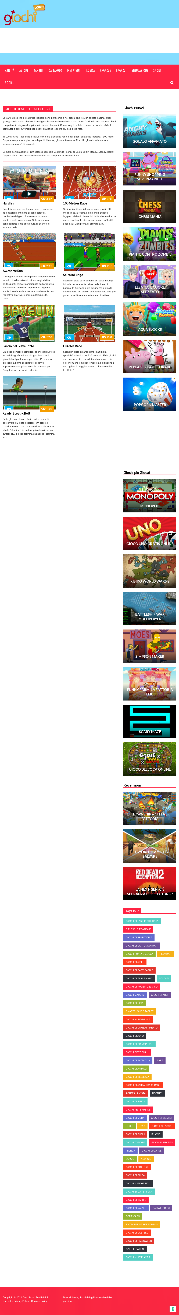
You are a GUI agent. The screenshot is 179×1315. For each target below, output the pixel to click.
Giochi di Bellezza (137, 1077)
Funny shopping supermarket (150, 176)
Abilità (9, 71)
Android (146, 1159)
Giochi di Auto (135, 1036)
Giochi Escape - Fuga (139, 1191)
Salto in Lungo (73, 275)
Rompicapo (133, 1216)
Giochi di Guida (135, 1175)
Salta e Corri (161, 1208)
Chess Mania (150, 216)
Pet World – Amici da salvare (150, 854)
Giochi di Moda (135, 1118)
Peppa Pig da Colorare (150, 367)
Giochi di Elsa (135, 1003)
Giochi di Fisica (135, 1101)
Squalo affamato (150, 141)
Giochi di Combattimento (141, 1027)
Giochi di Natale (136, 1208)
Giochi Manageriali (138, 1183)
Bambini (39, 71)
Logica (90, 71)
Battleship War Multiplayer (150, 616)
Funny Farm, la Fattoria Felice (150, 691)
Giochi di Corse (152, 1150)
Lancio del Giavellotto (18, 346)
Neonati (157, 1093)
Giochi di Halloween (139, 1241)
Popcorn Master (150, 405)
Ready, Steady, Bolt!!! (18, 413)
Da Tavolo (55, 71)
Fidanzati (165, 954)
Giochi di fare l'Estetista (142, 921)
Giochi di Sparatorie (139, 937)
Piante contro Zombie (150, 254)
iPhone (155, 1134)
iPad (142, 1126)
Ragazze (105, 71)
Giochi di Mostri (161, 1118)
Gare (160, 1060)
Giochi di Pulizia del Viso (141, 986)
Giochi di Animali (136, 1068)
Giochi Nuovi (133, 108)
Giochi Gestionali (137, 1052)
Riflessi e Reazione (138, 929)
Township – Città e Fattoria (150, 816)
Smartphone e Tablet (139, 1011)
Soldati (164, 978)
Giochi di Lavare (162, 1126)
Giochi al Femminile (138, 1019)
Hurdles (8, 203)
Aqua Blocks (150, 329)
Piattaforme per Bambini (142, 1224)
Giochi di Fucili (135, 1134)
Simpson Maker (149, 656)
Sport (157, 71)
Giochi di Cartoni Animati (141, 945)
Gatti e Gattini (135, 1249)
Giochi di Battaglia (138, 1060)
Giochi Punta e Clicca (139, 954)
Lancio (130, 1159)
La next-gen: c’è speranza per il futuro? (150, 891)
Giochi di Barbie (136, 1200)
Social (9, 83)
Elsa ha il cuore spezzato (150, 289)
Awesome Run (13, 271)
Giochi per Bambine (138, 1109)
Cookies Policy (39, 1301)
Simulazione (140, 71)
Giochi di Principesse (139, 1044)
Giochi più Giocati (137, 472)
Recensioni (132, 785)
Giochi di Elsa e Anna (139, 978)
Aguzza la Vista (136, 1093)
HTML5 (129, 1126)
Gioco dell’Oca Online (150, 769)
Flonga (130, 1150)
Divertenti (74, 71)
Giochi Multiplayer (138, 1257)
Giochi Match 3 (135, 995)
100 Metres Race (75, 203)
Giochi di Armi (159, 995)
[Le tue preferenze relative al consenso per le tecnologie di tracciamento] (173, 1309)
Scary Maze (150, 731)
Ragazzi (121, 71)
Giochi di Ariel (135, 962)
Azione (23, 71)
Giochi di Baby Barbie (139, 970)
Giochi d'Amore (135, 1142)
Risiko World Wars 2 (150, 581)
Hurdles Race (72, 346)
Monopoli (150, 506)
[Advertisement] (109, 46)
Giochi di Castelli (137, 1232)
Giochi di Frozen (162, 1142)
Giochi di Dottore (137, 1167)
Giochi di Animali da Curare (143, 1085)
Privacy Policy (21, 1301)
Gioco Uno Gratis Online (149, 544)
